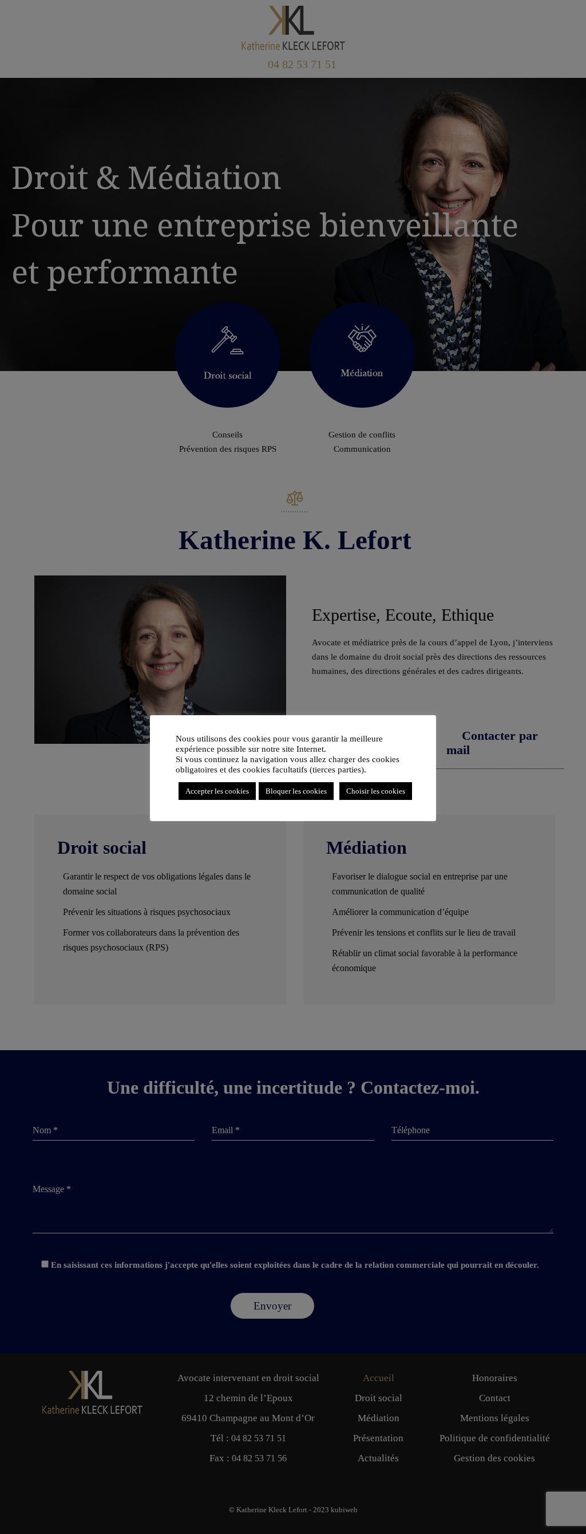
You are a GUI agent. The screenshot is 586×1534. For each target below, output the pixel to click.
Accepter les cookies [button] (217, 791)
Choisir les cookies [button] (375, 791)
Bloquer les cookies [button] (296, 791)
